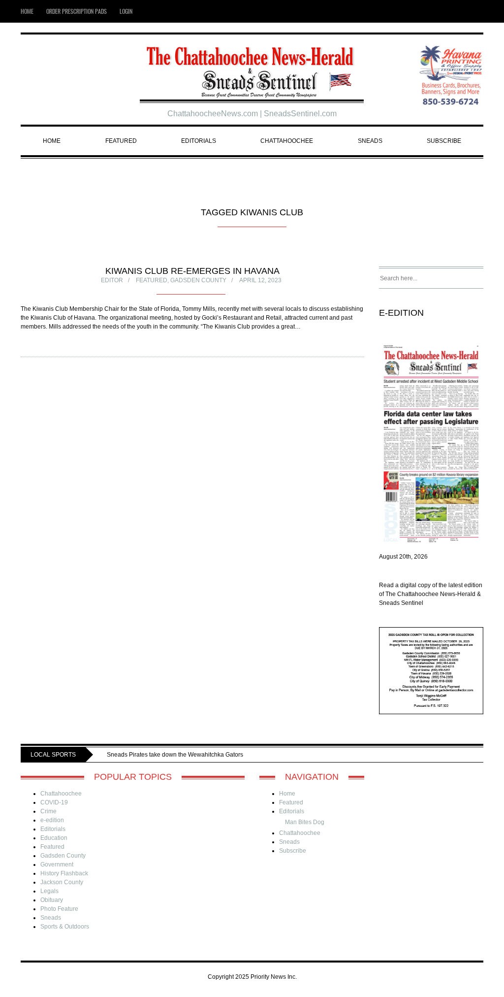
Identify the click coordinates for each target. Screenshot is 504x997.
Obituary (51, 900)
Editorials (198, 140)
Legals (49, 891)
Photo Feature (59, 908)
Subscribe (444, 140)
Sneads (370, 140)
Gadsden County (198, 280)
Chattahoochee (286, 140)
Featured (121, 140)
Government (56, 864)
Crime (48, 811)
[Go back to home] (252, 68)
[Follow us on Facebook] (477, 11)
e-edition (52, 820)
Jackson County (61, 882)
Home (27, 11)
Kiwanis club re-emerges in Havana (192, 271)
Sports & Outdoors (64, 926)
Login (126, 11)
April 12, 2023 (260, 280)
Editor (112, 280)
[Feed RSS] (462, 11)
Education (53, 837)
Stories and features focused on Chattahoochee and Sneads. (239, 754)
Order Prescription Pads (76, 11)
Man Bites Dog (304, 822)
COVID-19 (54, 802)
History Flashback (64, 873)
